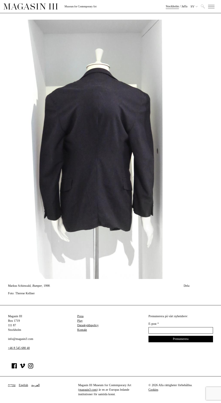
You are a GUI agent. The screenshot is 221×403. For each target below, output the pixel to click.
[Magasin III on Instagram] (30, 367)
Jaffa (184, 6)
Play (80, 320)
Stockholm (172, 6)
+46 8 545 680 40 (19, 348)
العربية (35, 385)
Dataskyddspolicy (88, 325)
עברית (12, 385)
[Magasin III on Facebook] (14, 367)
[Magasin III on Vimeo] (22, 367)
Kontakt (82, 329)
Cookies (153, 389)
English (23, 385)
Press (80, 316)
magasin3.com (88, 389)
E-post (153, 323)
